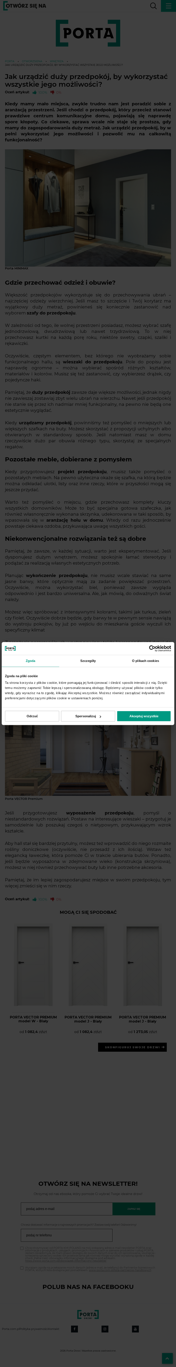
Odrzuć (32, 716)
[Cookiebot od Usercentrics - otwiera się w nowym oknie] (152, 648)
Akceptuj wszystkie (143, 716)
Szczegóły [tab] (88, 661)
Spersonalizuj (85, 716)
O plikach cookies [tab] (145, 661)
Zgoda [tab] (30, 661)
